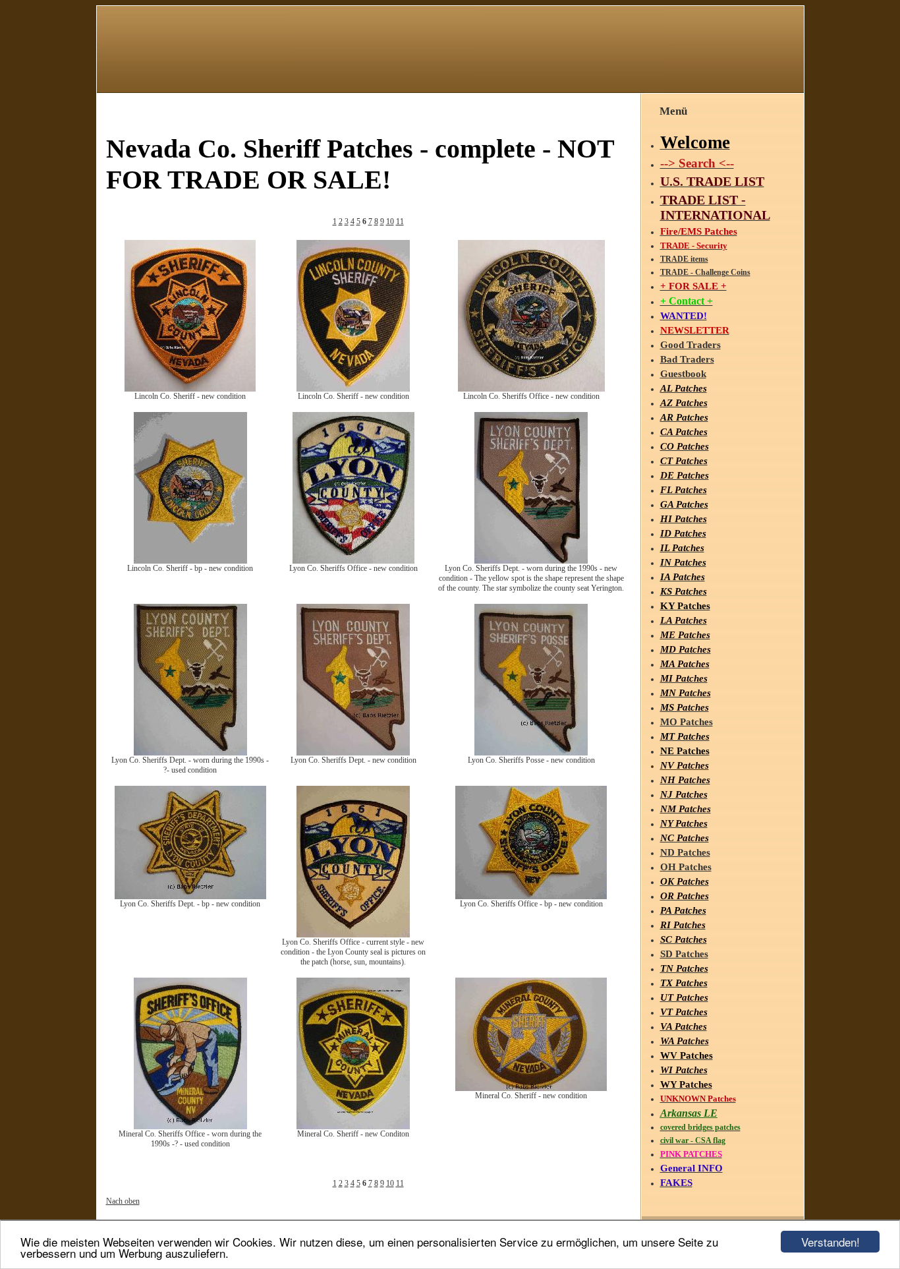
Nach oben (123, 1201)
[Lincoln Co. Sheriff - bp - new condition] (190, 561)
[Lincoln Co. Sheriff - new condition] (190, 389)
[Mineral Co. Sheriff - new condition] (531, 1088)
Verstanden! (830, 1241)
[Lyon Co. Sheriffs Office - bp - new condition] (531, 896)
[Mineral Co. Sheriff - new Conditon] (353, 1126)
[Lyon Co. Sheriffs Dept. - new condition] (353, 752)
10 (390, 221)
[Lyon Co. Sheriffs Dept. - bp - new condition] (190, 896)
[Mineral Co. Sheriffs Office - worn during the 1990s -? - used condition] (190, 1126)
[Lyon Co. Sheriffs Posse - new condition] (531, 752)
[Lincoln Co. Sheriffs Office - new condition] (531, 389)
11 (400, 221)
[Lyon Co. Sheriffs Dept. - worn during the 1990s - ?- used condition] (190, 752)
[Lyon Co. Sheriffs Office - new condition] (353, 561)
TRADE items (684, 259)
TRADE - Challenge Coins (705, 272)
